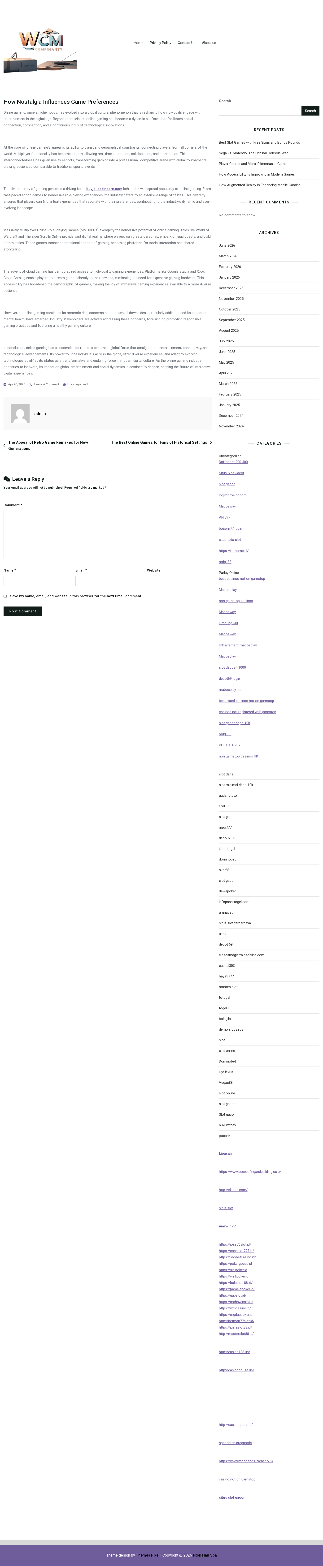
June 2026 (227, 245)
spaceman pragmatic (235, 1443)
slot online (227, 1051)
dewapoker (227, 891)
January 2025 (229, 405)
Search (225, 101)
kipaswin (226, 1153)
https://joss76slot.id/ (235, 1244)
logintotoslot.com (233, 495)
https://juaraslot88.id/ (235, 1327)
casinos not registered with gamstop (247, 712)
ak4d (222, 934)
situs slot (226, 1208)
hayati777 (226, 976)
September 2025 (231, 320)
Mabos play (228, 590)
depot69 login (229, 678)
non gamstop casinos (236, 601)
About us (209, 43)
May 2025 (226, 362)
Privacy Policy (160, 43)
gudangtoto (228, 795)
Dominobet (227, 1061)
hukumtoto (227, 1125)
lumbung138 (228, 623)
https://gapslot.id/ (232, 1295)
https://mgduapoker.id (236, 1314)
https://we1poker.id (233, 1276)
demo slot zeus (231, 1029)
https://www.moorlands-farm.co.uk (246, 1461)
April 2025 (226, 373)
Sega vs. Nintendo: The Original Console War (253, 153)
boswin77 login (230, 528)
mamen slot (228, 987)
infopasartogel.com (234, 902)
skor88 (224, 870)
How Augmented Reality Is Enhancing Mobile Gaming (260, 185)
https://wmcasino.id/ (235, 1308)
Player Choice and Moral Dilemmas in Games (253, 164)
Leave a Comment (46, 384)
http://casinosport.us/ (236, 1425)
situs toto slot (230, 540)
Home (138, 43)
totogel (224, 997)
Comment (13, 505)
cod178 (225, 806)
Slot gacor (227, 1114)
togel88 (225, 1008)
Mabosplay (227, 656)
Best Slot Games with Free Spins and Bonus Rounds (259, 142)
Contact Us (186, 43)
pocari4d (225, 1136)
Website (154, 570)
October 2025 (229, 309)
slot (222, 1040)
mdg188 (225, 562)
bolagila (225, 1019)
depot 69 (226, 944)
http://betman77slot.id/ (236, 1321)
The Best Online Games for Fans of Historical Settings (159, 442)
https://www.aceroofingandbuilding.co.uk (250, 1172)
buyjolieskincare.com (104, 189)
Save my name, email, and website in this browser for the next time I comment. (76, 596)
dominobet (227, 859)
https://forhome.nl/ (234, 551)
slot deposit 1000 (232, 667)
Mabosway (227, 506)
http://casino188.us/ (234, 1352)
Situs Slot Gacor (231, 473)
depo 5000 (227, 838)
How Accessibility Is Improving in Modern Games (257, 174)
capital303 (227, 966)
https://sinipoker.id (233, 1270)
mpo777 (225, 827)
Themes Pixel (147, 1555)
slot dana (226, 774)
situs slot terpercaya (235, 923)
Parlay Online (229, 573)
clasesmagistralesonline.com (241, 955)
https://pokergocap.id (235, 1263)
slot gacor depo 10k (234, 723)
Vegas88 (226, 1082)
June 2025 (227, 352)
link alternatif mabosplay (238, 645)
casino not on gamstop (237, 1479)
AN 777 (224, 517)
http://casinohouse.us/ (236, 1370)
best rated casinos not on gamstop (246, 701)
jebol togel (227, 849)
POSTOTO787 (229, 745)
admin (40, 413)
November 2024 (231, 426)
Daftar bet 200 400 (233, 462)
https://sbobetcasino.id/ (237, 1257)
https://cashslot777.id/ (236, 1251)
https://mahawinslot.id (236, 1302)
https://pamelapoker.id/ (237, 1289)
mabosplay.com (231, 690)
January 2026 (229, 277)
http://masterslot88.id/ (236, 1334)
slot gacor (227, 484)
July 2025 (226, 341)
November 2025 (231, 299)
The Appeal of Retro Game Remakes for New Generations (48, 445)
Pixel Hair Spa (205, 1555)
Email (81, 570)
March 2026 (228, 256)
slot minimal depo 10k (236, 785)
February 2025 (230, 394)
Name (10, 570)
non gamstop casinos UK (238, 756)
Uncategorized (77, 384)
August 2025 (229, 330)
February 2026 (230, 267)
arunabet (226, 912)
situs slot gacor (232, 1497)
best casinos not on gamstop (242, 578)
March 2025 (228, 384)
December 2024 (231, 415)
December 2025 (231, 288)
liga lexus (226, 1072)
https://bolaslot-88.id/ (236, 1283)
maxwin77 (227, 1226)
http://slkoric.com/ (233, 1190)
